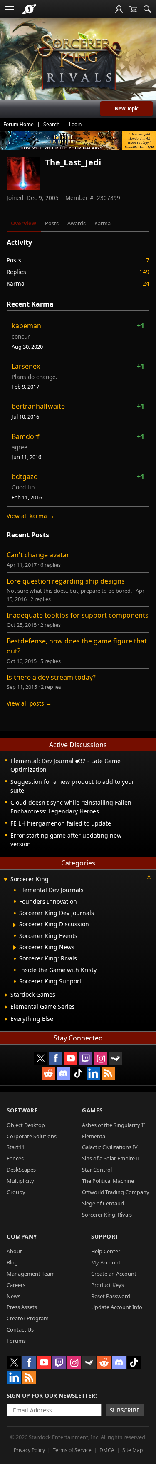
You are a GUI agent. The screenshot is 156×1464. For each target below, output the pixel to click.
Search (51, 124)
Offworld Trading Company (115, 1192)
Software (22, 1110)
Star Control (97, 1169)
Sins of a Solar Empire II (110, 1158)
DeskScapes (21, 1169)
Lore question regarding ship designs (66, 581)
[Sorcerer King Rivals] (78, 62)
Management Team (31, 1273)
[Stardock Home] (29, 9)
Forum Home (18, 124)
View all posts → (29, 703)
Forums (16, 1340)
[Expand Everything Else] (6, 1019)
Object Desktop (26, 1125)
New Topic (127, 108)
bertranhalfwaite (38, 406)
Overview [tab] (23, 223)
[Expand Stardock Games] (6, 995)
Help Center (105, 1251)
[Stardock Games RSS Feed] (108, 1073)
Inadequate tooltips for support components (78, 615)
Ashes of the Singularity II (113, 1125)
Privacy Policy (29, 1450)
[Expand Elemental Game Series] (6, 1007)
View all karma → (30, 516)
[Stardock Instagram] (100, 1058)
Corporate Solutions (32, 1136)
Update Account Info (116, 1307)
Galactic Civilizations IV (110, 1147)
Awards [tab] (76, 223)
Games (92, 1110)
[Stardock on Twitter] (40, 1058)
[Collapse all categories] (149, 877)
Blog (12, 1262)
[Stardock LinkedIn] (93, 1073)
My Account (106, 1262)
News (13, 1296)
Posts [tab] (52, 223)
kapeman (26, 325)
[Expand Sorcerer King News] (14, 947)
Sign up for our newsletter (51, 1395)
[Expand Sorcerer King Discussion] (14, 925)
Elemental (94, 1136)
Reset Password (110, 1296)
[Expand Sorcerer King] (5, 879)
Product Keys (107, 1285)
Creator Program (28, 1318)
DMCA (106, 1450)
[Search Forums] (147, 9)
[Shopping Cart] (133, 9)
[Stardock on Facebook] (55, 1058)
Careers (16, 1285)
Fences (15, 1158)
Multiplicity (20, 1181)
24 (146, 283)
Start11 (16, 1147)
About (14, 1251)
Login (75, 124)
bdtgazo (25, 476)
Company (22, 1236)
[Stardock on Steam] (115, 1058)
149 (144, 272)
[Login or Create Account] (119, 9)
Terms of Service (72, 1450)
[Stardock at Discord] (63, 1073)
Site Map (132, 1450)
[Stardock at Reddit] (48, 1073)
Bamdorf (26, 436)
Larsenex (26, 366)
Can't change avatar (38, 554)
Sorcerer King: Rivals (107, 1214)
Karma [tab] (102, 223)
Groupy (16, 1192)
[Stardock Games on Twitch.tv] (85, 1058)
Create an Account (113, 1273)
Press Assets (22, 1307)
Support (105, 1236)
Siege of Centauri (103, 1203)
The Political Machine (108, 1181)
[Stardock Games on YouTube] (70, 1058)
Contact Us (20, 1329)
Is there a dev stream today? (51, 677)
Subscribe (125, 1410)
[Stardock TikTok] (78, 1073)
